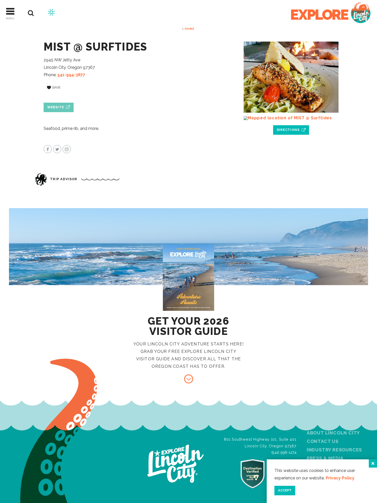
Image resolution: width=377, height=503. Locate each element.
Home (189, 29)
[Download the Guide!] (188, 378)
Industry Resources (334, 449)
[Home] (331, 13)
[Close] (373, 463)
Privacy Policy (340, 478)
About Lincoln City (333, 433)
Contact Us (323, 441)
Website (55, 107)
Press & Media (325, 458)
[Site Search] (31, 13)
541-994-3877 (71, 74)
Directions (288, 130)
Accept (285, 490)
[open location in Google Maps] (291, 118)
